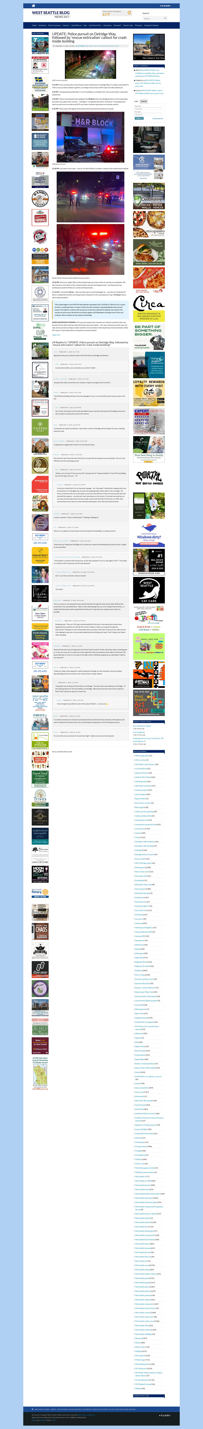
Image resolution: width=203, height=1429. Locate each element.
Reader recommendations (145, 1064)
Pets (136, 1042)
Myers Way (139, 1014)
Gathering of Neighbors (144, 928)
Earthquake (139, 880)
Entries (34, 1420)
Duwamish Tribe (141, 876)
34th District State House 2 (145, 764)
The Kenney (139, 1142)
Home (34, 25)
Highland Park (140, 962)
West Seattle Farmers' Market (146, 1214)
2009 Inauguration (142, 756)
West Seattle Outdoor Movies (146, 1274)
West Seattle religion (143, 1300)
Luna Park (139, 1005)
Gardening (139, 915)
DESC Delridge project (143, 863)
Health (137, 949)
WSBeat (138, 1389)
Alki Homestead (141, 781)
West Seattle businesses (144, 1198)
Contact (66, 25)
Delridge (138, 850)
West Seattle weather (143, 1330)
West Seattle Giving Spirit (144, 1231)
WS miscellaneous (142, 1380)
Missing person (141, 1009)
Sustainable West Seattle (144, 1134)
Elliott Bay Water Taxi (143, 885)
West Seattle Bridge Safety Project (147, 1194)
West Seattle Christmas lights (146, 1202)
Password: (138, 112)
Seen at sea (139, 1092)
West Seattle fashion (142, 1218)
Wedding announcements (144, 1172)
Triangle (138, 1151)
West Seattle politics (142, 1291)
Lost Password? (158, 118)
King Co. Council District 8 (145, 988)
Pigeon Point (140, 1046)
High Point (139, 958)
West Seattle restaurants (144, 1304)
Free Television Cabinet (142, 726)
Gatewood (139, 923)
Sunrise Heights (141, 1129)
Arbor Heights (140, 794)
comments (43, 1420)
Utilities (138, 1159)
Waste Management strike (145, 1168)
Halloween (139, 945)
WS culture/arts (141, 1369)
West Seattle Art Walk (143, 1181)
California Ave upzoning (144, 812)
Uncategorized (140, 1155)
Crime (137, 837)
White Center (140, 1347)
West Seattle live (141, 1261)
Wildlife (138, 1351)
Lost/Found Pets (95, 25)
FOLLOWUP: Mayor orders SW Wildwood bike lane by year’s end (148, 83)
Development (140, 867)
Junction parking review (144, 979)
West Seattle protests (143, 1295)
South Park (139, 1109)
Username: (138, 106)
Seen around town (142, 1088)
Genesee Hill (140, 936)
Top (53, 1420)
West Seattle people (142, 1283)
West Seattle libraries (143, 1257)
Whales (138, 1343)
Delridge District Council (144, 855)
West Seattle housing (143, 1248)
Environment (140, 889)
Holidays (138, 971)
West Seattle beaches (143, 1185)
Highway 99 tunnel (142, 966)
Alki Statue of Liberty (143, 786)
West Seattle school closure (145, 1308)
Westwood (139, 1338)
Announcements (141, 790)
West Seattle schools (142, 1313)
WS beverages (140, 1360)
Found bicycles (140, 902)
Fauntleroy (139, 897)
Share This (56, 335)
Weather (138, 25)
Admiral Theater (141, 773)
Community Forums (151, 25)
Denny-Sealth (140, 859)
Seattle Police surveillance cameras (148, 1076)
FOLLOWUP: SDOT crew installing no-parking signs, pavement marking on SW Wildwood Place (149, 73)
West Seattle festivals (143, 1222)
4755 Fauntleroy (141, 769)
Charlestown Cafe (142, 820)
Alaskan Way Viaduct (143, 777)
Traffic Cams (128, 25)
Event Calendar (54, 25)
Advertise (42, 25)
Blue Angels (139, 807)
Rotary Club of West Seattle (145, 1068)
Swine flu (138, 1138)
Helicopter (139, 953)
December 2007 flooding (144, 846)
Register (144, 101)
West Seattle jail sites (143, 1252)
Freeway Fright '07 (142, 906)
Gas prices (139, 919)
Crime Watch (76, 25)
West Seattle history (142, 1244)
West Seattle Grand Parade (145, 1235)
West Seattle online (142, 1270)
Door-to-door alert (142, 872)
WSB (57, 364)
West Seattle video (142, 1326)
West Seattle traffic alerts (144, 1321)
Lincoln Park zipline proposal (146, 1001)
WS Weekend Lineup (143, 1384)
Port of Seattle (140, 1051)
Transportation (141, 1146)
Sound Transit (140, 1105)
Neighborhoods (141, 1018)
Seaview (138, 1083)
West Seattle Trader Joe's (144, 1317)
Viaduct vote (140, 1164)
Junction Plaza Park (142, 983)
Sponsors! (117, 25)
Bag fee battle (140, 799)
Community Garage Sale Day (145, 824)
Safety (137, 1072)
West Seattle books (142, 1189)
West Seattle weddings (143, 1334)
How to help (139, 975)
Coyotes (138, 833)
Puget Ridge (139, 1059)
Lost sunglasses (139, 732)
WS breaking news (112, 46)
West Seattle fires (141, 1227)
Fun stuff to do (140, 910)
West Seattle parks (142, 1278)
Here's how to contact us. (86, 1415)
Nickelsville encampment (144, 1022)
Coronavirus (140, 829)
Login (136, 101)
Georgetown (139, 940)
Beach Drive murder (142, 803)
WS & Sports (139, 1356)
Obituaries (107, 25)
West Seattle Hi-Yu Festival (145, 1240)
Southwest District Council (145, 1114)
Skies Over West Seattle (143, 1101)
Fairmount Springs (142, 893)
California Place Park (143, 816)
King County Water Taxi (144, 992)
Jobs (85, 25)
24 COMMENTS (81, 46)
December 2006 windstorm (145, 842)
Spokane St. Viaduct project (145, 1125)
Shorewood (139, 1096)
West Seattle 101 (141, 1177)
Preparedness (140, 1055)
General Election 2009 (143, 932)
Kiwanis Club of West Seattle (146, 996)
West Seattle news (96, 46)
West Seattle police (142, 1287)
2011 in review (140, 760)
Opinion (138, 1038)
